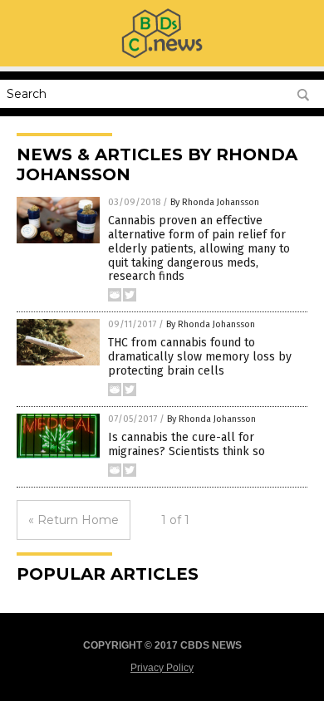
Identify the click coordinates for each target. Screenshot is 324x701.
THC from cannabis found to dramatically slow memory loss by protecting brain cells (200, 357)
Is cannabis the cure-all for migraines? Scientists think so (186, 444)
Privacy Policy (162, 668)
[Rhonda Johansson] (162, 55)
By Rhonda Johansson (214, 202)
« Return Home (73, 519)
